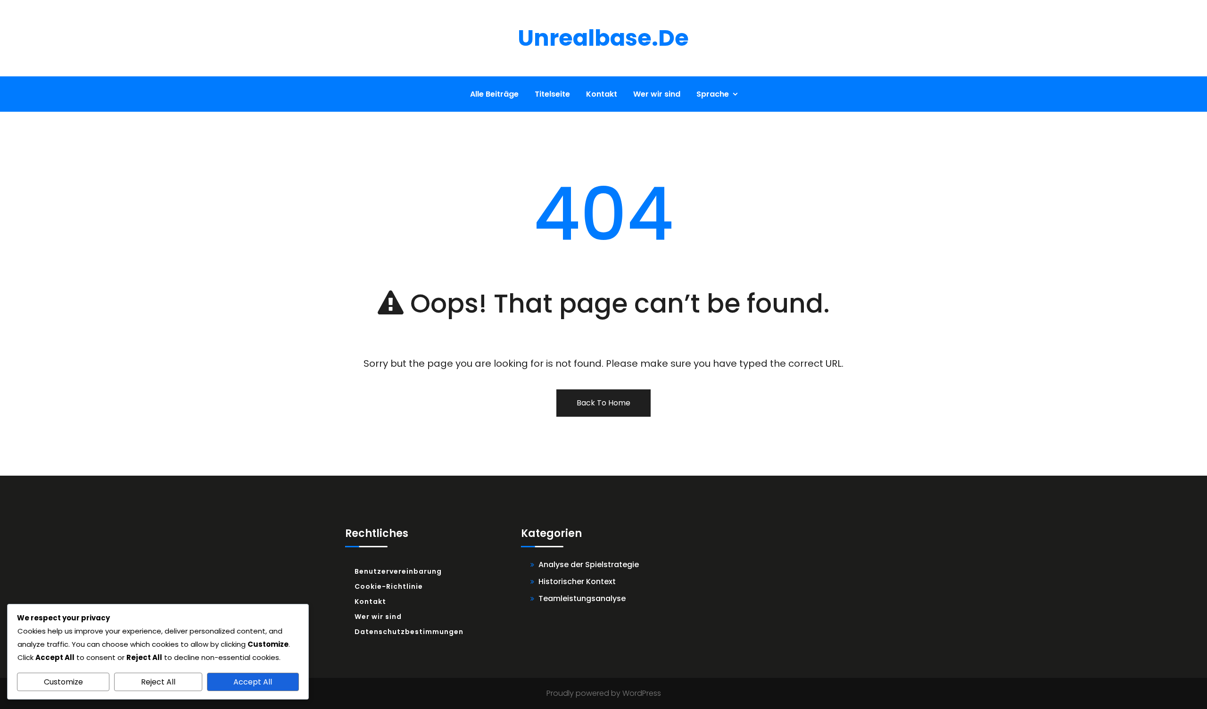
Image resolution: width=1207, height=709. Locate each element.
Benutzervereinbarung (398, 571)
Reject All (158, 681)
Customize (63, 681)
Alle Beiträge (494, 94)
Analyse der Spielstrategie (588, 564)
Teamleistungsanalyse (582, 598)
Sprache (712, 94)
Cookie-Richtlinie (389, 586)
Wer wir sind (656, 94)
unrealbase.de (603, 38)
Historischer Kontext (577, 581)
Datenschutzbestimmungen (409, 631)
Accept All (252, 681)
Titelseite (552, 94)
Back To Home (603, 402)
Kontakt (601, 94)
